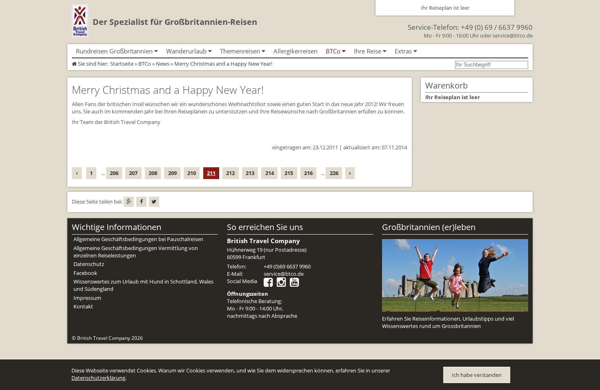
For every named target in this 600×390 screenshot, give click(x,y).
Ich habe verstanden (477, 375)
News (162, 63)
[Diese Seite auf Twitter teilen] (154, 202)
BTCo (144, 63)
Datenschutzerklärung (98, 377)
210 (191, 173)
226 (334, 173)
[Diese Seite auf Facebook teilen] (141, 202)
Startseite (121, 63)
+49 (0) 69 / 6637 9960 (497, 27)
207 (133, 173)
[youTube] (296, 284)
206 (114, 173)
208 (153, 173)
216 (308, 173)
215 (288, 173)
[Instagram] (283, 284)
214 (269, 173)
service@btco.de (513, 35)
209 (172, 173)
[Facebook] (270, 284)
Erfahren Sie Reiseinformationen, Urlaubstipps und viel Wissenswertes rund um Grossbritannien (448, 322)
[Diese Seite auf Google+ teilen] (129, 202)
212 (230, 173)
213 (250, 173)
